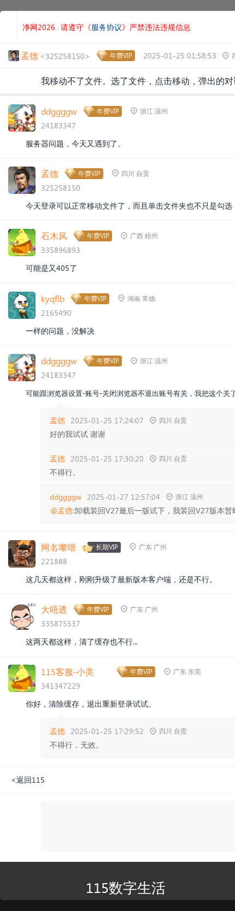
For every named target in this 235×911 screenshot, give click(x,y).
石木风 (54, 235)
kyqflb (52, 298)
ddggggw (59, 111)
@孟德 (61, 511)
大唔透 (54, 609)
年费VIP (121, 55)
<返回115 (28, 779)
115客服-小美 (67, 671)
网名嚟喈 (58, 547)
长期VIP (107, 547)
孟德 (49, 173)
